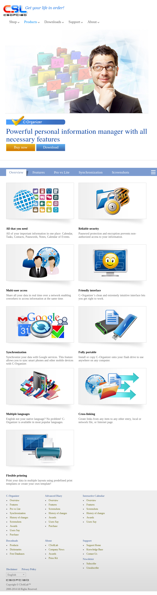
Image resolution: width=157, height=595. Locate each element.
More (153, 172)
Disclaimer (11, 569)
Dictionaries (15, 549)
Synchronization (91, 172)
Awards (13, 526)
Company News (56, 549)
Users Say (15, 530)
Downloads (52, 22)
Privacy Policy (29, 569)
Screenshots (120, 172)
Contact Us (91, 553)
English (12, 574)
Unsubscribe (92, 567)
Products (30, 22)
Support (74, 22)
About (92, 22)
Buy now (20, 147)
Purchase (14, 534)
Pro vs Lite (62, 172)
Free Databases (17, 553)
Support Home (93, 545)
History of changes (19, 517)
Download (50, 147)
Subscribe (91, 563)
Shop (13, 22)
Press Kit (53, 558)
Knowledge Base (94, 549)
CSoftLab (53, 545)
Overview (16, 172)
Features (39, 172)
